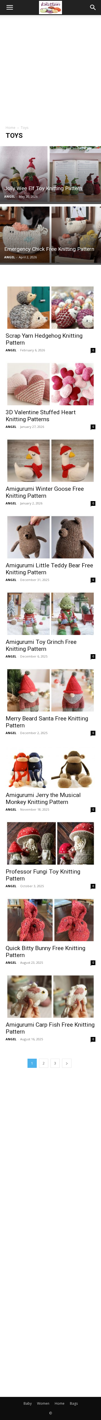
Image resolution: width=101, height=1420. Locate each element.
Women (43, 1403)
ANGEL (9, 196)
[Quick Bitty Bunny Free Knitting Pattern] (50, 919)
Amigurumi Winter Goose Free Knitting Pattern (45, 492)
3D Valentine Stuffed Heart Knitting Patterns (41, 416)
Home (10, 127)
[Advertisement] (50, 68)
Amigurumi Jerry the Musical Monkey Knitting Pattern (43, 798)
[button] (10, 7)
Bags (74, 1403)
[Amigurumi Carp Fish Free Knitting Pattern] (50, 996)
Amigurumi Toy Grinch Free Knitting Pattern (41, 645)
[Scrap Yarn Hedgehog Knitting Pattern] (50, 307)
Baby (28, 1403)
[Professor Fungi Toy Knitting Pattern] (50, 843)
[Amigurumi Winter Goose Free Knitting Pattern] (50, 460)
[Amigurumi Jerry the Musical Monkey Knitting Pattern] (50, 766)
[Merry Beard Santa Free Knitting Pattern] (50, 690)
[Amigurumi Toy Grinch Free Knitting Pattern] (50, 613)
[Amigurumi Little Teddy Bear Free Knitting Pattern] (50, 536)
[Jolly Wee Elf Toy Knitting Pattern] (50, 174)
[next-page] (67, 1063)
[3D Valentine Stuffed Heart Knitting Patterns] (50, 383)
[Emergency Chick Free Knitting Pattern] (50, 235)
